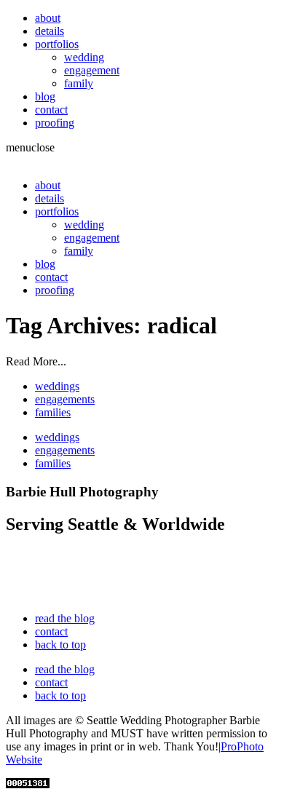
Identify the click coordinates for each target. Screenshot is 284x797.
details (49, 31)
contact (51, 109)
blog (45, 96)
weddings (57, 386)
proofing (54, 122)
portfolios (57, 44)
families (53, 412)
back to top (60, 644)
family (78, 83)
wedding (84, 57)
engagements (65, 399)
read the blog (65, 618)
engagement (91, 70)
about (47, 18)
